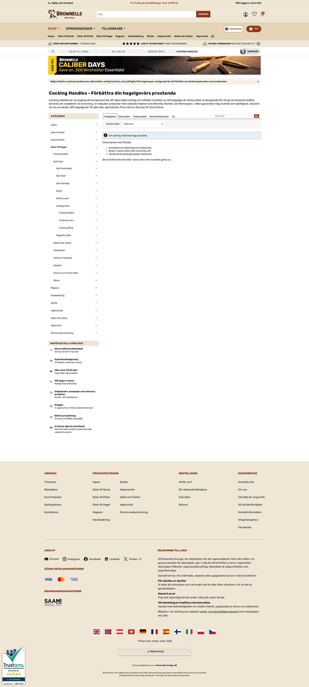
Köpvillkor (185, 497)
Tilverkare (50, 482)
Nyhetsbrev (51, 512)
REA (256, 28)
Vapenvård (202, 36)
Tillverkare (112, 29)
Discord (54, 558)
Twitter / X (135, 559)
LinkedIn (115, 559)
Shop (52, 29)
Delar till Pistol (85, 36)
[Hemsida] (52, 51)
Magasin (120, 36)
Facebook (95, 559)
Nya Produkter (53, 497)
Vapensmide (164, 36)
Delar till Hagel (104, 36)
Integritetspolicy (248, 519)
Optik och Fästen (183, 36)
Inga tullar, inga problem (66, 373)
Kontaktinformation (250, 512)
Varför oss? (185, 482)
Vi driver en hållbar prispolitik (69, 418)
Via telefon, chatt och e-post (68, 362)
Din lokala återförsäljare (193, 489)
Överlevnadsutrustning (134, 512)
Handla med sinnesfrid (65, 383)
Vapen (51, 36)
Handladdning (136, 36)
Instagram (74, 559)
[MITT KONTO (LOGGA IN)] (246, 14)
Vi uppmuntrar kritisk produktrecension (74, 408)
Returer (183, 504)
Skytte (150, 36)
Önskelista (255, 14)
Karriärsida (244, 527)
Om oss (242, 489)
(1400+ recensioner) (164, 43)
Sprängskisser (79, 29)
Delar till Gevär (66, 36)
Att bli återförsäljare (250, 504)
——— (213, 36)
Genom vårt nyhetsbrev (66, 397)
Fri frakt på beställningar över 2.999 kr (154, 2)
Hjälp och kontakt (62, 2)
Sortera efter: (113, 124)
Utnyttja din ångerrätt (251, 497)
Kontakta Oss (246, 482)
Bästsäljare (51, 489)
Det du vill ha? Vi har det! (66, 351)
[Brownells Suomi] (177, 631)
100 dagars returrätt (248, 2)
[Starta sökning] (203, 14)
